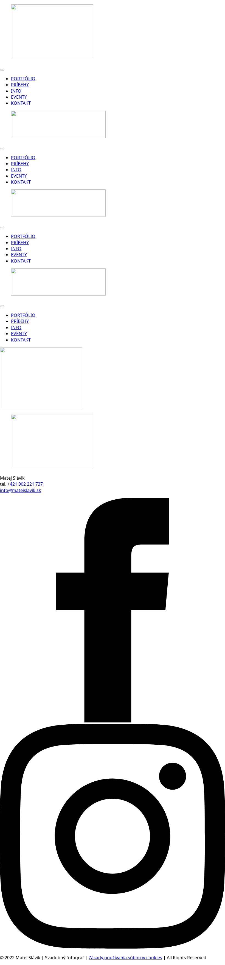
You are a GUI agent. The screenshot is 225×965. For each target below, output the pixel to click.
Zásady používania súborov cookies (125, 958)
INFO (16, 91)
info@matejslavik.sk (20, 490)
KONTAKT (21, 103)
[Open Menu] (2, 69)
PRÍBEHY (20, 85)
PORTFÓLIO (23, 79)
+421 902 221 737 (25, 484)
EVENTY (19, 97)
